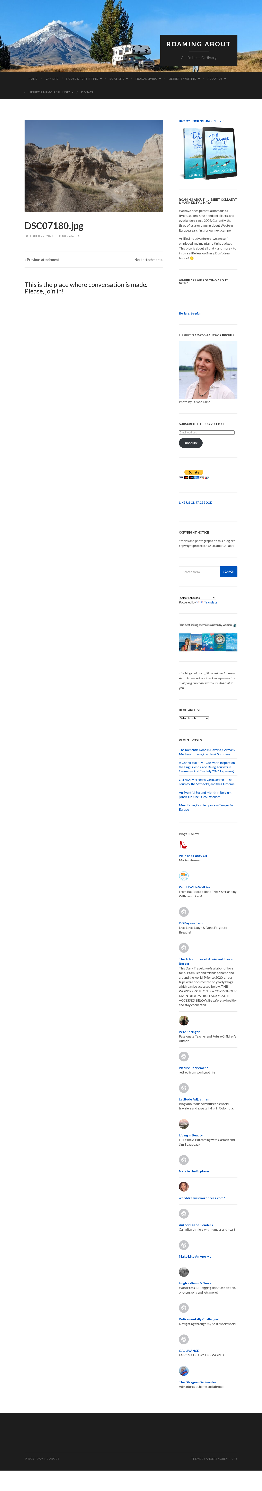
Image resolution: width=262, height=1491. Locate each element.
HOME (33, 78)
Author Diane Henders (196, 1225)
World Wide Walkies (194, 887)
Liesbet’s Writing (182, 78)
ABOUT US (215, 78)
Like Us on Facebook (195, 502)
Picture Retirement (193, 1068)
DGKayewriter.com (193, 923)
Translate (210, 602)
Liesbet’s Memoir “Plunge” (49, 92)
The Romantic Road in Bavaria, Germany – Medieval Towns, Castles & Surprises (208, 752)
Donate (87, 92)
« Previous (42, 259)
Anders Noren (217, 1458)
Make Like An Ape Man (196, 1256)
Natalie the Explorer (194, 1171)
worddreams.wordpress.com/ (202, 1198)
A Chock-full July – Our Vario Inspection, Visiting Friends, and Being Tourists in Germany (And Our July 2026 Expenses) (207, 767)
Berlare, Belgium (190, 313)
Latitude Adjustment (195, 1099)
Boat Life (117, 78)
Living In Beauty (191, 1135)
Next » (148, 259)
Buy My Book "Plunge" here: (201, 121)
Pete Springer (189, 1032)
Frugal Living (146, 78)
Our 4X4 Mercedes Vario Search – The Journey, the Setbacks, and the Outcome (207, 782)
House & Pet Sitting (82, 78)
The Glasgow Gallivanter (197, 1382)
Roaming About (198, 44)
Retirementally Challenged (199, 1319)
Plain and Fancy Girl (193, 855)
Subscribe (191, 443)
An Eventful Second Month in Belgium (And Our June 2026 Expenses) (205, 794)
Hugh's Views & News (195, 1283)
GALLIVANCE (189, 1350)
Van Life (52, 78)
